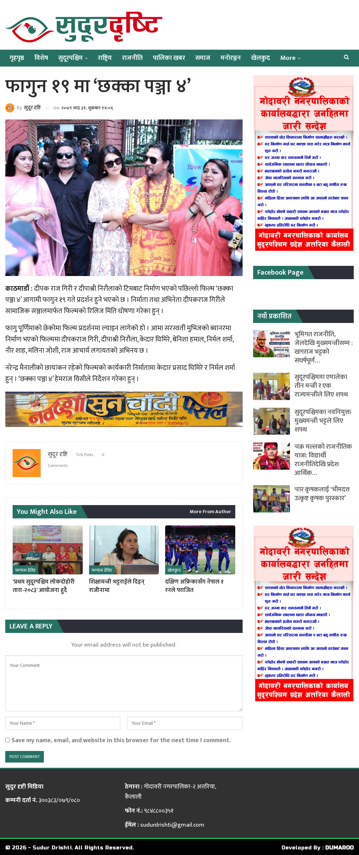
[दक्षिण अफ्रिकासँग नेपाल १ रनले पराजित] (200, 549)
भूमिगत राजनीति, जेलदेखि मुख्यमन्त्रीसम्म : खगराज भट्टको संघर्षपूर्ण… (323, 347)
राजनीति (132, 58)
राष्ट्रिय (105, 58)
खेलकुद (260, 58)
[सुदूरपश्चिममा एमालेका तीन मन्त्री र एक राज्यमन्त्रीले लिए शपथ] (271, 386)
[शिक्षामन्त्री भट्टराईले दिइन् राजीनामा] (124, 549)
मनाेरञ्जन (231, 58)
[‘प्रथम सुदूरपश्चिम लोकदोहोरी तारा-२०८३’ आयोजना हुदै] (48, 549)
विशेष (41, 58)
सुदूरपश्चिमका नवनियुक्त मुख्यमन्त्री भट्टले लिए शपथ (322, 421)
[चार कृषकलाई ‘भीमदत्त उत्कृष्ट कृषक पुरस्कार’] (271, 498)
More (288, 58)
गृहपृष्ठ (16, 58)
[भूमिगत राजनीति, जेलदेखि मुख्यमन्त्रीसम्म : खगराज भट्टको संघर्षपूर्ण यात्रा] (271, 343)
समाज (202, 58)
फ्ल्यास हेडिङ (25, 570)
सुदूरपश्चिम (70, 58)
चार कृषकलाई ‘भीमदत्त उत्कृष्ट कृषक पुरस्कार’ (322, 494)
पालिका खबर (169, 58)
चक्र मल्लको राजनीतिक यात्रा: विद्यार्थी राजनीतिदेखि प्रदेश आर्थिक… (323, 459)
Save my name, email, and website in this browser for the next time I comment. (121, 740)
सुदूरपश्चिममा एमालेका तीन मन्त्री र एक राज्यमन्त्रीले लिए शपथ (321, 386)
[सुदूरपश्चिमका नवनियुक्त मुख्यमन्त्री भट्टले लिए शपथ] (271, 421)
